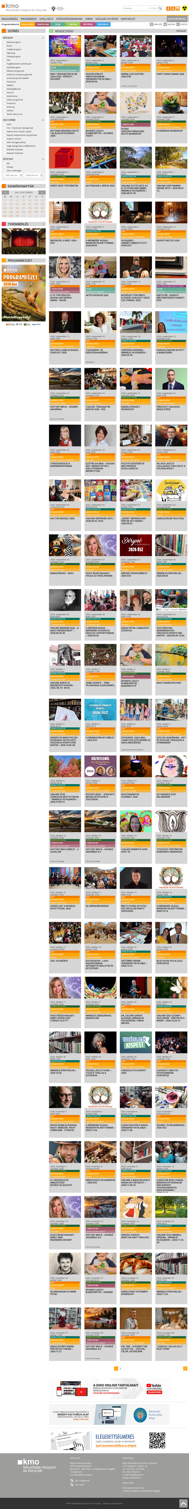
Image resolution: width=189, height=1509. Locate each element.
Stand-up (11, 107)
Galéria (171, 24)
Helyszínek (9, 119)
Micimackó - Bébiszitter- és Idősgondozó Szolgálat (92, 1469)
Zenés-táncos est (14, 114)
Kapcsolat (128, 18)
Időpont (8, 159)
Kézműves (11, 81)
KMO (9, 124)
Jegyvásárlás (177, 18)
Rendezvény (27, 24)
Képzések (88, 24)
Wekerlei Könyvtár (15, 149)
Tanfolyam (43, 24)
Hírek (89, 18)
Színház (10, 110)
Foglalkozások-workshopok (19, 63)
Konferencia (12, 96)
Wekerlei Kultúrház (15, 153)
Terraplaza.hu (76, 1472)
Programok (29, 18)
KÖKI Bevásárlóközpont (80, 1466)
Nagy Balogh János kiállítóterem (21, 146)
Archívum (153, 8)
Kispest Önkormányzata (80, 1463)
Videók (183, 24)
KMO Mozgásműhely (16, 142)
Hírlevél (157, 24)
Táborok (73, 24)
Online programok (15, 99)
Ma (8, 163)
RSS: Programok (82, 1480)
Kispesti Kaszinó (14, 138)
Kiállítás (10, 85)
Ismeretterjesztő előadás (18, 78)
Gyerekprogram (14, 67)
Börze (9, 45)
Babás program (14, 42)
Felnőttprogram (14, 56)
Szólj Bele (46, 18)
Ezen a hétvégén (14, 170)
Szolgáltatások (106, 18)
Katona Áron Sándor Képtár (19, 131)
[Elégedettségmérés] (109, 1440)
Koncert (10, 92)
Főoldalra (181, 31)
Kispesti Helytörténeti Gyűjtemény (22, 135)
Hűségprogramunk (69, 18)
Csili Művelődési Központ (81, 1474)
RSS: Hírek (79, 1484)
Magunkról (10, 18)
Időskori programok (15, 71)
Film (8, 60)
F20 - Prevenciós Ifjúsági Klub (20, 128)
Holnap (10, 167)
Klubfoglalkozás (14, 89)
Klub (57, 24)
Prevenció (103, 24)
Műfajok (8, 37)
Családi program (14, 49)
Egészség (11, 53)
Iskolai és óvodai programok (19, 74)
